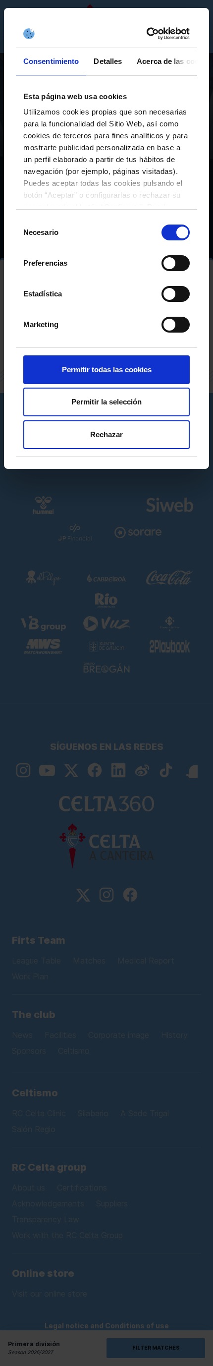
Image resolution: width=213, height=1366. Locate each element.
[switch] (175, 263)
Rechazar (106, 434)
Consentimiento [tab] (51, 61)
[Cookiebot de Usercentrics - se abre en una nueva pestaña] (147, 33)
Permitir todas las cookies (107, 369)
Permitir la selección (106, 402)
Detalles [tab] (108, 61)
